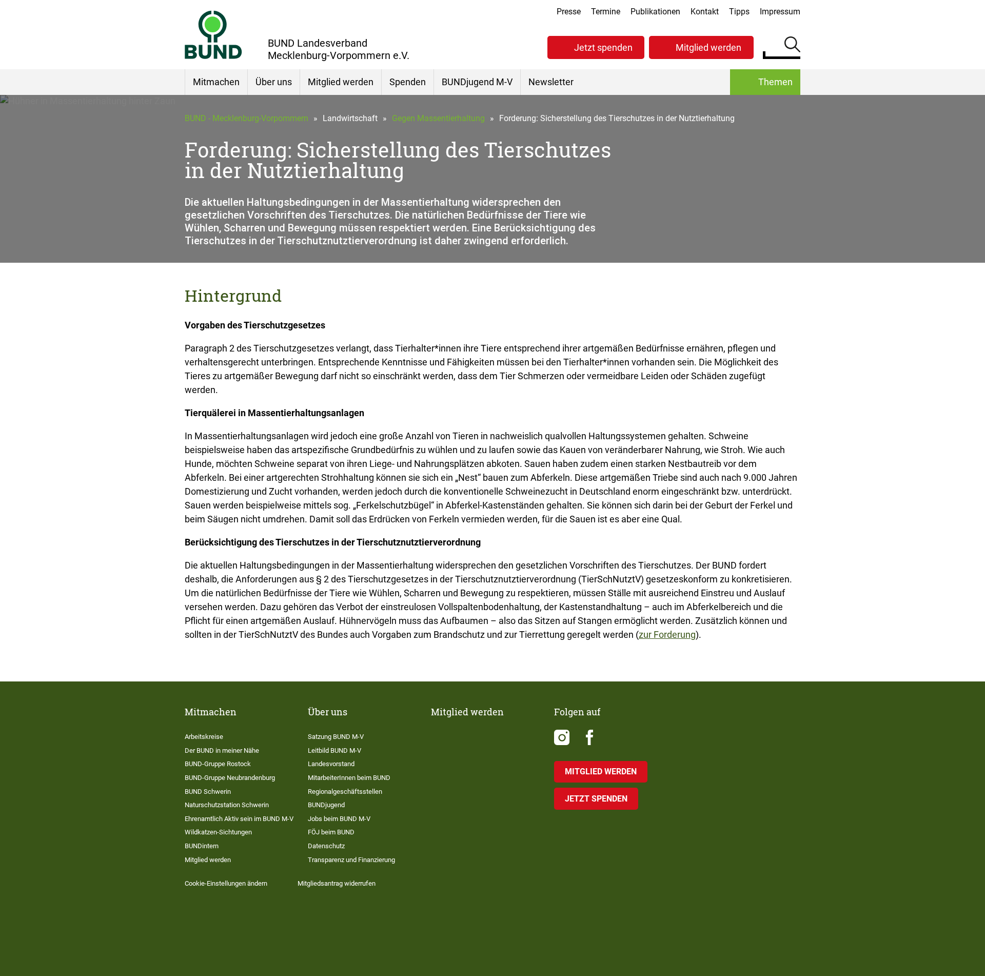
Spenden (407, 81)
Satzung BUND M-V (336, 736)
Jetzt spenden (603, 47)
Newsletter (551, 81)
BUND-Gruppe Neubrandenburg (230, 778)
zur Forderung (667, 634)
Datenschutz (326, 846)
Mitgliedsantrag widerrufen (337, 883)
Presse (569, 11)
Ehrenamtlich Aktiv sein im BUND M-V (239, 819)
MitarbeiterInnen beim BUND (349, 778)
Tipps (739, 11)
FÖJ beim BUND (331, 832)
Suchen (792, 46)
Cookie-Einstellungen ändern (226, 883)
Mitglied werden (708, 47)
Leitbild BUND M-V (334, 750)
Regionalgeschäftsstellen (345, 791)
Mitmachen (216, 81)
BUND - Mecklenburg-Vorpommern (246, 118)
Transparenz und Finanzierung (351, 860)
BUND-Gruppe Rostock (218, 764)
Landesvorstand (331, 764)
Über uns (273, 81)
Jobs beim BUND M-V (339, 819)
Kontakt (705, 11)
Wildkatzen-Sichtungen (218, 832)
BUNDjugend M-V (477, 81)
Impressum (780, 11)
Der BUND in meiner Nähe (222, 750)
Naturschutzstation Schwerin (227, 805)
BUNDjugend (326, 805)
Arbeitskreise (204, 736)
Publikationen (655, 11)
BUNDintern (202, 846)
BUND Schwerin (208, 791)
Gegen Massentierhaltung (438, 118)
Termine (605, 11)
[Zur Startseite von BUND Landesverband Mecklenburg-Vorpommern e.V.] (213, 34)
